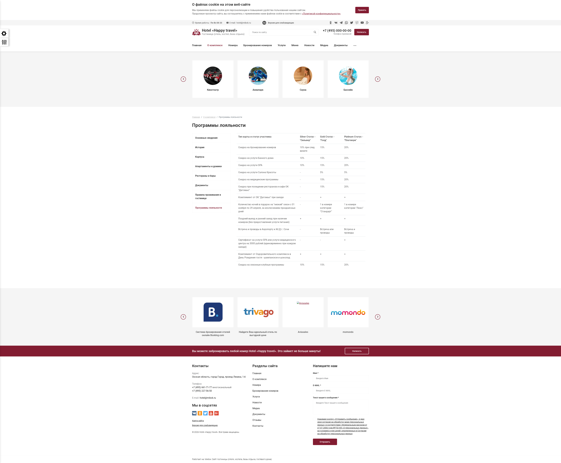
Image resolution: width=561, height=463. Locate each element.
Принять (362, 10)
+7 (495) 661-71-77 (202, 387)
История (199, 147)
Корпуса (199, 156)
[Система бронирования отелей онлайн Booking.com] (213, 312)
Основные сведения (206, 137)
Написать (361, 32)
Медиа (324, 45)
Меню (294, 45)
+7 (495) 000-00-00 (337, 30)
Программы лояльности (208, 207)
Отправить (325, 442)
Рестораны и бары (205, 175)
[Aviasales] (303, 312)
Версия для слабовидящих (281, 23)
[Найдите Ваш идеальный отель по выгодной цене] (258, 312)
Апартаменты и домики (208, 166)
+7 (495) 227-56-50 (202, 390)
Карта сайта (198, 421)
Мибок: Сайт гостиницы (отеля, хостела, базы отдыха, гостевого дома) (238, 459)
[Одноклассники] (330, 22)
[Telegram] (341, 22)
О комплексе (215, 45)
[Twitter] (351, 22)
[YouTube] (362, 22)
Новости (309, 45)
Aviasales (303, 332)
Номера (233, 45)
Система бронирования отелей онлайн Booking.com (213, 334)
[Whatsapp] (346, 22)
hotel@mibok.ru (244, 23)
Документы (341, 45)
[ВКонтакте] (335, 22)
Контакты (257, 425)
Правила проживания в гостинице (208, 196)
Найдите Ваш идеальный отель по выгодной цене (258, 334)
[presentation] (183, 79)
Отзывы (256, 420)
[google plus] (367, 22)
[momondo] (348, 312)
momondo (348, 332)
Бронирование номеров (257, 45)
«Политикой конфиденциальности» (321, 13)
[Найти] (314, 32)
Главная (196, 45)
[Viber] (356, 22)
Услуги (282, 45)
